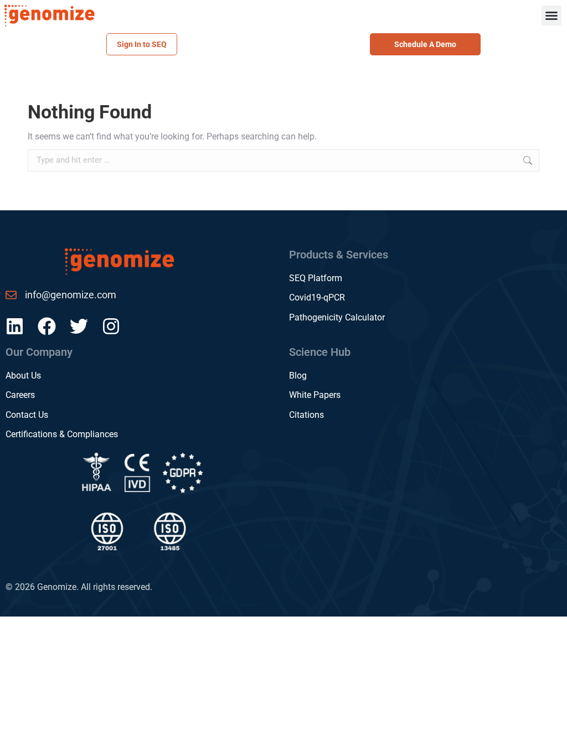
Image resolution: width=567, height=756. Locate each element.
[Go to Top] (550, 739)
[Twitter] (79, 326)
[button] (551, 15)
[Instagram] (111, 326)
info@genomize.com (70, 295)
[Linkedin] (15, 326)
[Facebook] (47, 326)
